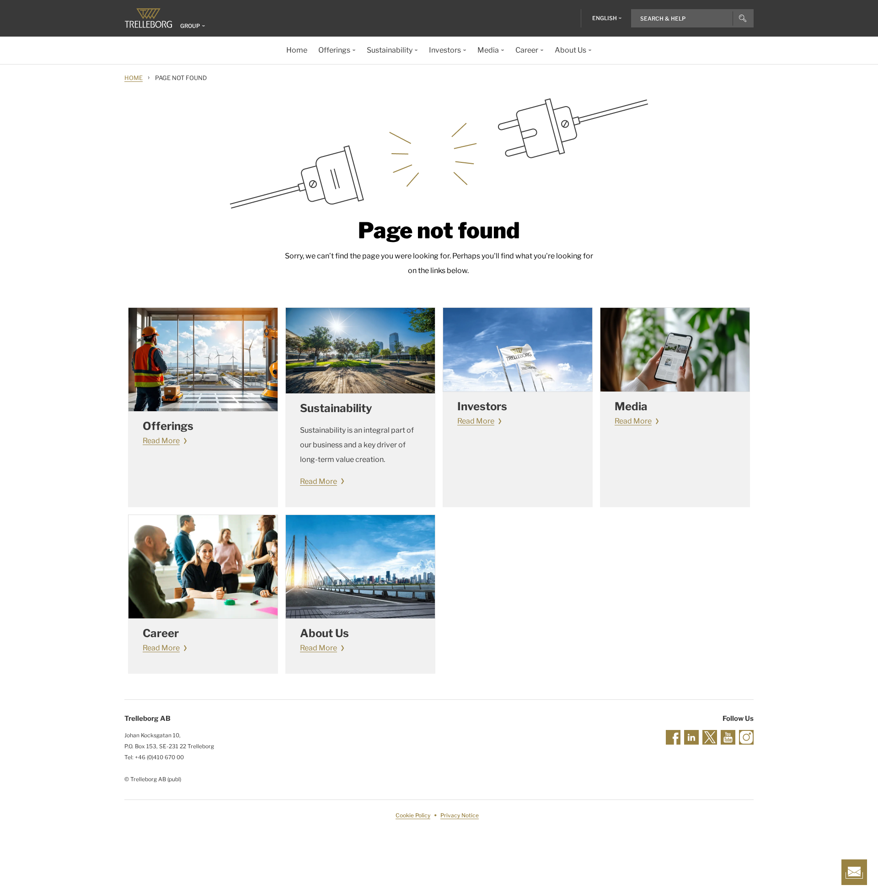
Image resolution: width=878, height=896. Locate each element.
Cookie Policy (413, 815)
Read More (161, 440)
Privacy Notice (459, 815)
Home (133, 77)
